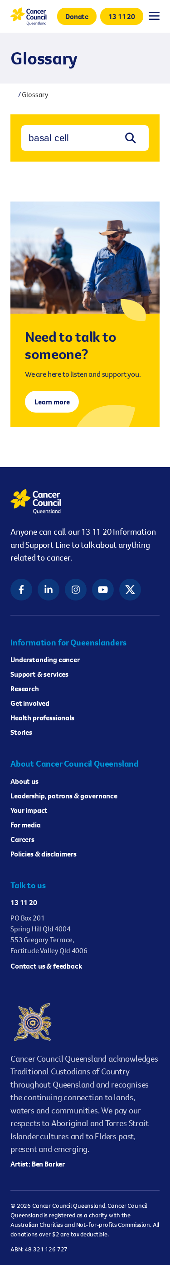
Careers (22, 839)
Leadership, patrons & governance (63, 795)
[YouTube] (103, 590)
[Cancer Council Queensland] (85, 501)
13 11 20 (23, 902)
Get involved (29, 703)
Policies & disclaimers (43, 853)
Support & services (39, 674)
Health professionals (42, 717)
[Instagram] (76, 590)
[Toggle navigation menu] (154, 15)
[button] (77, 16)
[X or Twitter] (130, 590)
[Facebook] (21, 590)
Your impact (29, 810)
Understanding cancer (45, 659)
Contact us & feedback (46, 965)
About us (24, 781)
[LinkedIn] (48, 590)
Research (24, 688)
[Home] (13, 94)
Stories (21, 732)
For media (25, 824)
